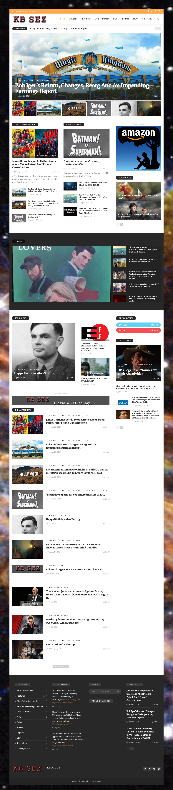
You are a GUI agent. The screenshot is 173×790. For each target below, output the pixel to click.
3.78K (156, 96)
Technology (147, 19)
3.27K (107, 552)
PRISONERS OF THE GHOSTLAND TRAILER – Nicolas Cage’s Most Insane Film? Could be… (73, 546)
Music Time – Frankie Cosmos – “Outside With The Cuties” (142, 260)
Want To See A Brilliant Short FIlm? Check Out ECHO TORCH (93, 184)
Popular (19, 241)
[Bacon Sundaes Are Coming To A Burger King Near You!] (138, 191)
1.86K (107, 452)
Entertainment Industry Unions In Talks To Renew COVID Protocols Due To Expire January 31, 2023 (69, 28)
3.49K (107, 649)
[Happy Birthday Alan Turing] (43, 352)
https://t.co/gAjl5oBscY (72, 699)
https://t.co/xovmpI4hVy (62, 724)
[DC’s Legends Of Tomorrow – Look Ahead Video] (138, 363)
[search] (158, 19)
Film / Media (86, 19)
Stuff (135, 19)
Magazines (73, 19)
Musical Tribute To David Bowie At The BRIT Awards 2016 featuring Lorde (143, 298)
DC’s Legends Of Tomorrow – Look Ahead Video (138, 372)
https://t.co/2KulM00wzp (62, 702)
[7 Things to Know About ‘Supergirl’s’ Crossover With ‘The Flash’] (119, 287)
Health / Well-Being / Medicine (32, 706)
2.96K (107, 602)
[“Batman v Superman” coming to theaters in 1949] (19, 218)
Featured (21, 80)
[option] (91, 28)
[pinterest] (138, 330)
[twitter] (138, 324)
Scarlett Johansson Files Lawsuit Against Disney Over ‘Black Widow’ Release (75, 621)
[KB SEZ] (29, 19)
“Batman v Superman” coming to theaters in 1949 (75, 494)
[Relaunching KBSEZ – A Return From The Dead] (27, 569)
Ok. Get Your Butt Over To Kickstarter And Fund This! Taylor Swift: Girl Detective (93, 197)
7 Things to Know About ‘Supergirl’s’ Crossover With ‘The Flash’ (144, 285)
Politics (125, 19)
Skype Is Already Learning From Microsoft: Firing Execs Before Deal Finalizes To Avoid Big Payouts (136, 387)
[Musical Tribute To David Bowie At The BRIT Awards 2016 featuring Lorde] (119, 299)
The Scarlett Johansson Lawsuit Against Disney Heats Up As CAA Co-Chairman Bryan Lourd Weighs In (77, 594)
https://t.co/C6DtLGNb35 (62, 745)
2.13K (56, 172)
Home (62, 19)
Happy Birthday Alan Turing (34, 373)
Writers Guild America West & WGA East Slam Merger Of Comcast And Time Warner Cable (146, 400)
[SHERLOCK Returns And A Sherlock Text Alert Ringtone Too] (138, 210)
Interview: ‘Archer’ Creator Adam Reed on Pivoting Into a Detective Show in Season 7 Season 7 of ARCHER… (142, 275)
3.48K (107, 168)
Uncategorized (32, 748)
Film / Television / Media (39, 80)
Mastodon (5, 7)
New (55, 80)
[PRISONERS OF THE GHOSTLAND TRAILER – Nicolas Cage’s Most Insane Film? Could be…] (27, 549)
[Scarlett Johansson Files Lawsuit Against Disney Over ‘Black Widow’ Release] (27, 624)
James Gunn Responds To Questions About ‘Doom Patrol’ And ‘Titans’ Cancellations (34, 164)
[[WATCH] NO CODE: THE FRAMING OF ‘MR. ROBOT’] (95, 367)
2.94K (107, 627)
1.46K (157, 378)
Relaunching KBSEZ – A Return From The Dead (74, 569)
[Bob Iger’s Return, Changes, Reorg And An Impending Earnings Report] (19, 192)
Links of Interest (102, 19)
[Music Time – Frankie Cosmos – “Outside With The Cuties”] (119, 262)
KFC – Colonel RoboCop (60, 644)
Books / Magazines (32, 690)
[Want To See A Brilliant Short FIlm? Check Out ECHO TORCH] (70, 186)
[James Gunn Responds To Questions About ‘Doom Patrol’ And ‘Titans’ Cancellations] (35, 143)
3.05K (107, 574)
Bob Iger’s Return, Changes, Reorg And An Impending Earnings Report (42, 190)
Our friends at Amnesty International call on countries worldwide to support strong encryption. (93, 347)
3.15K (71, 378)
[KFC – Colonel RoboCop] (27, 649)
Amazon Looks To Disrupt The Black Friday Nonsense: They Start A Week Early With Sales (94, 210)
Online (115, 19)
